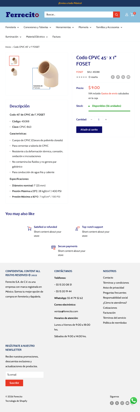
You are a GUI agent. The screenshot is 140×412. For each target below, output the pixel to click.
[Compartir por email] (128, 76)
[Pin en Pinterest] (118, 76)
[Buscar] (116, 15)
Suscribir (14, 382)
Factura (56, 36)
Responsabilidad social (115, 297)
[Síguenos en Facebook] (112, 403)
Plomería (83, 27)
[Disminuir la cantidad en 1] (91, 119)
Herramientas (63, 27)
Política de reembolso (115, 322)
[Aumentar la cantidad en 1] (106, 119)
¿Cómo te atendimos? (115, 302)
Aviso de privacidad (113, 287)
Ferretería (10, 27)
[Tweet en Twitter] (123, 76)
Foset (79, 72)
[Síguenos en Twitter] (117, 403)
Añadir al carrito (89, 129)
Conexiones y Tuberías (36, 27)
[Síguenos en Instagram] (122, 403)
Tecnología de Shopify (16, 401)
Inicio (8, 47)
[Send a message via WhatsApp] (134, 401)
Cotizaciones (110, 307)
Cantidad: (81, 119)
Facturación (109, 312)
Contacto (108, 277)
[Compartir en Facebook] (113, 76)
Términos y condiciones (116, 282)
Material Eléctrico (35, 36)
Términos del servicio (114, 317)
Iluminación (11, 36)
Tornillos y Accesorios (107, 27)
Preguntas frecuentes (114, 292)
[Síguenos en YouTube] (127, 403)
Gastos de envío (109, 93)
